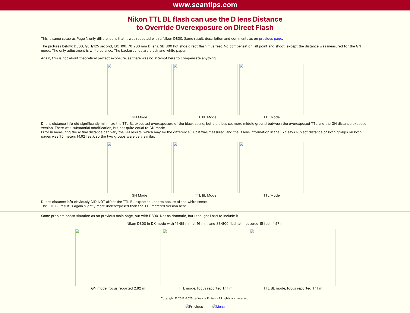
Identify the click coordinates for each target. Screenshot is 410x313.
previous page (270, 38)
